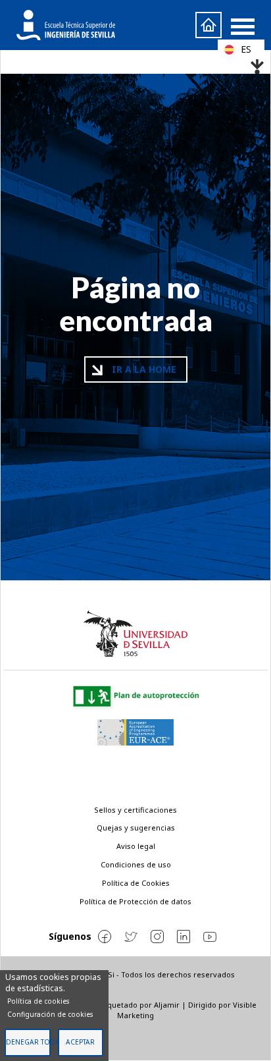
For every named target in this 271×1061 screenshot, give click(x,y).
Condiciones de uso (136, 864)
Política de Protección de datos (135, 901)
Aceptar (80, 1042)
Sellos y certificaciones (135, 810)
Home (208, 25)
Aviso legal (135, 846)
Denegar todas (28, 1042)
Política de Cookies (136, 883)
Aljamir (167, 1005)
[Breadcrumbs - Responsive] (135, 63)
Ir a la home (144, 369)
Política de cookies (38, 1001)
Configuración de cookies (50, 1014)
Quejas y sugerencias (136, 827)
